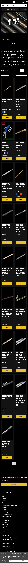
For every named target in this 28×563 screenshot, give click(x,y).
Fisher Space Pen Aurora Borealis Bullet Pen (20, 311)
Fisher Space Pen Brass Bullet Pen (20, 145)
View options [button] (7, 118)
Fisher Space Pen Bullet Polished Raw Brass (7, 270)
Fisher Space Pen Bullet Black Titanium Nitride (20, 270)
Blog (3, 502)
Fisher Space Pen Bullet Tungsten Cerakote (20, 103)
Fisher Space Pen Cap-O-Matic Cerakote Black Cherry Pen (7, 312)
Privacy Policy (5, 512)
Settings (4, 561)
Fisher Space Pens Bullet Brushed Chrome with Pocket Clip (21, 356)
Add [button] (20, 117)
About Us (4, 507)
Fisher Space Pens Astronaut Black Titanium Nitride (20, 228)
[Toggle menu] (2, 2)
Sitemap (4, 511)
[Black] (3, 153)
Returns (4, 498)
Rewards (4, 509)
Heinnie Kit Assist (6, 495)
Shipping (4, 497)
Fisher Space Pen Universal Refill (20, 185)
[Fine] (3, 112)
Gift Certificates (6, 504)
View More (16, 65)
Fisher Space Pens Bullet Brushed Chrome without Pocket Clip (21, 400)
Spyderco (4, 522)
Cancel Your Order (6, 516)
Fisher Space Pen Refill (7, 101)
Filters (5, 74)
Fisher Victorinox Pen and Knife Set (6, 145)
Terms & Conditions (7, 514)
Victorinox (4, 526)
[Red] (7, 153)
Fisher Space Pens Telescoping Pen (7, 186)
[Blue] (5, 153)
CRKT (3, 531)
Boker (3, 528)
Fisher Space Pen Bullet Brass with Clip (7, 355)
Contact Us (5, 500)
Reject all (12, 561)
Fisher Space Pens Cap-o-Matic (6, 444)
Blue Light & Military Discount (9, 505)
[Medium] (5, 112)
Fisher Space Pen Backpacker (7, 397)
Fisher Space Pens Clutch (6, 226)
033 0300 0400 (6, 546)
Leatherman (5, 529)
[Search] (25, 5)
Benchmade (5, 524)
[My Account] (23, 2)
